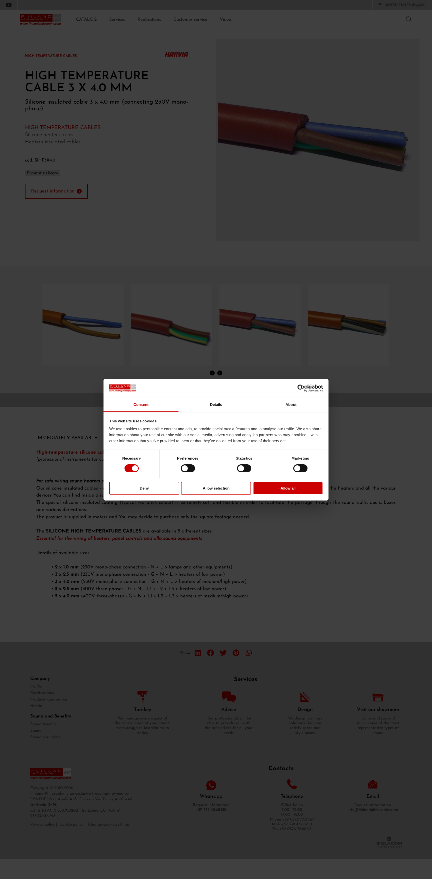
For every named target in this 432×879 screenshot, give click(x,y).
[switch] (188, 468)
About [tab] (291, 404)
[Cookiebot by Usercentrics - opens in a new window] (301, 388)
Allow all (288, 488)
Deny (144, 488)
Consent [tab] (141, 404)
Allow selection (216, 488)
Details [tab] (216, 404)
